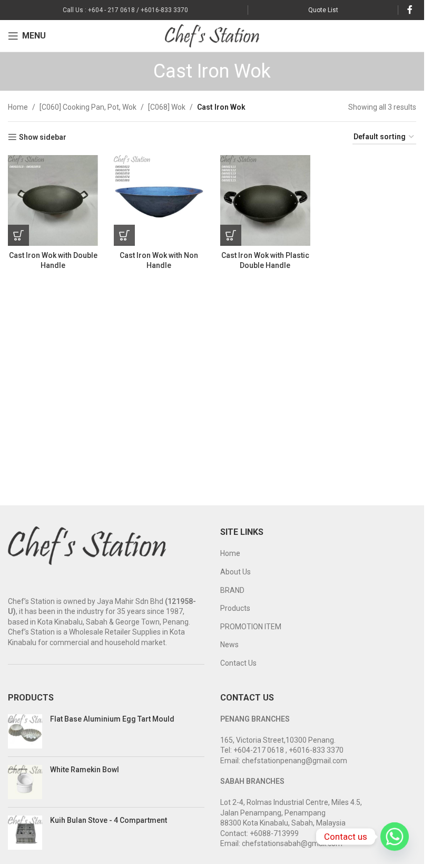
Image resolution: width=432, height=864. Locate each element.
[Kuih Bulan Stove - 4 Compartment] (25, 832)
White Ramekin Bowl (84, 769)
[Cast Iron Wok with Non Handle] (159, 200)
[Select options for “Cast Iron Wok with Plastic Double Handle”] (230, 235)
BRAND (232, 590)
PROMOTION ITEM (250, 626)
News (229, 644)
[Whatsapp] (394, 836)
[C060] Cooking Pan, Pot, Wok (88, 107)
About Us (235, 572)
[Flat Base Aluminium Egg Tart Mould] (25, 731)
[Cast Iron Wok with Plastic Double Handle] (265, 200)
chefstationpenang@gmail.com (294, 760)
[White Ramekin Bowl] (25, 782)
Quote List (323, 10)
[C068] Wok (166, 107)
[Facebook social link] (410, 10)
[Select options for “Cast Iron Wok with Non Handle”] (124, 235)
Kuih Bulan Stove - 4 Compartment (108, 820)
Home (18, 107)
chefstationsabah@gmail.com (292, 843)
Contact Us (238, 663)
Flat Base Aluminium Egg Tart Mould (112, 719)
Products (235, 608)
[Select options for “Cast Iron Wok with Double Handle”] (18, 235)
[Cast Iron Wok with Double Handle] (53, 200)
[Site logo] (212, 35)
